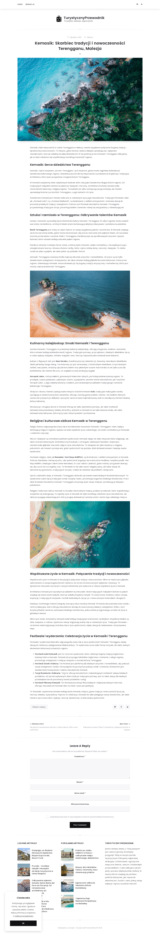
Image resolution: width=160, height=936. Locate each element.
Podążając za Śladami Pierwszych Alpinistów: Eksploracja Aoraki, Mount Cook (42, 854)
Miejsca (90, 37)
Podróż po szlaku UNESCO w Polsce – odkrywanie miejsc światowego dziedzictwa (87, 854)
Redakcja (30, 4)
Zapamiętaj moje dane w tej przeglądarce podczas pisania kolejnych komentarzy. (82, 817)
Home (20, 4)
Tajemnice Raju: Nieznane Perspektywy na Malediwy (86, 901)
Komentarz (79, 756)
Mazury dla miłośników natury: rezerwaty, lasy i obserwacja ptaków (87, 870)
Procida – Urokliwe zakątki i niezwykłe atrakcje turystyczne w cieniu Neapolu (42, 870)
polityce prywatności (24, 916)
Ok (23, 923)
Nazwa (80, 782)
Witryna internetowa (80, 804)
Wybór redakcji (39, 707)
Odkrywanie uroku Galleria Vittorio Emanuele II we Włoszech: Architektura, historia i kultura (43, 906)
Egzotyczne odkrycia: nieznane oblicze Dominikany (85, 885)
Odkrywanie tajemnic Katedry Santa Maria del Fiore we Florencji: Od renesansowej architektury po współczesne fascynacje (43, 888)
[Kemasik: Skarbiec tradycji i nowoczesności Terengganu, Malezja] (80, 99)
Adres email (80, 793)
